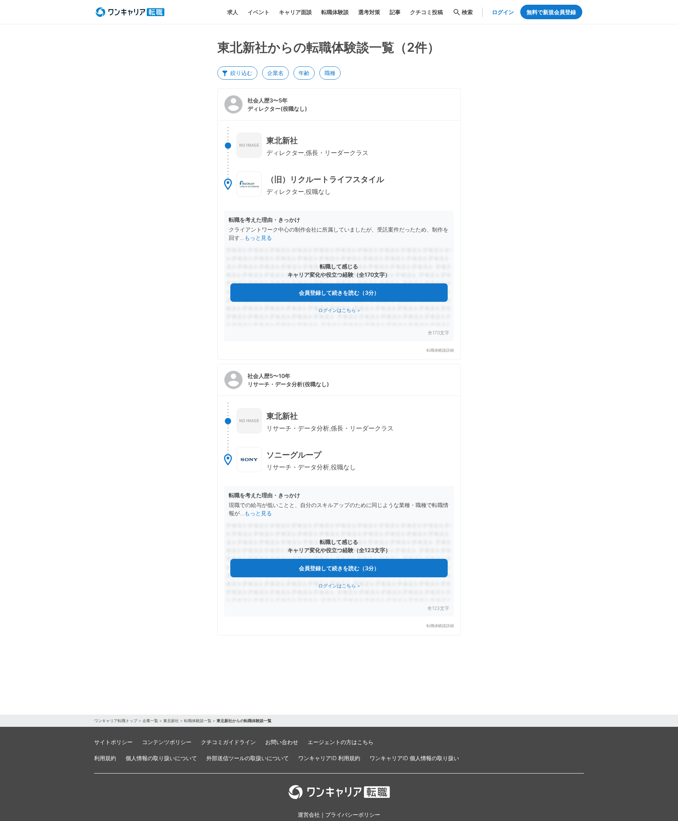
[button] (339, 224)
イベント (259, 12)
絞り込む (241, 72)
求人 (232, 12)
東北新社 (171, 720)
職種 (329, 72)
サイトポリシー (113, 742)
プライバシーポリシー (352, 814)
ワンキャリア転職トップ (115, 720)
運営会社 (309, 814)
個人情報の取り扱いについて (161, 758)
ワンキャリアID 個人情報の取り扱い (414, 758)
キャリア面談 (295, 12)
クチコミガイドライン (228, 742)
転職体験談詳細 (440, 350)
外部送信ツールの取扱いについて (247, 758)
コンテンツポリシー (166, 742)
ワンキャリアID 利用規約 (329, 758)
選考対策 (369, 12)
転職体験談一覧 (197, 720)
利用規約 (105, 758)
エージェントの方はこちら (341, 742)
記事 (395, 12)
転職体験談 (335, 12)
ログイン (503, 12)
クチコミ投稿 (426, 12)
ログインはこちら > (339, 310)
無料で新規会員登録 (551, 12)
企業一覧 (150, 720)
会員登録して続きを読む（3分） (339, 292)
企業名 (275, 72)
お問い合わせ (281, 742)
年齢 (304, 72)
